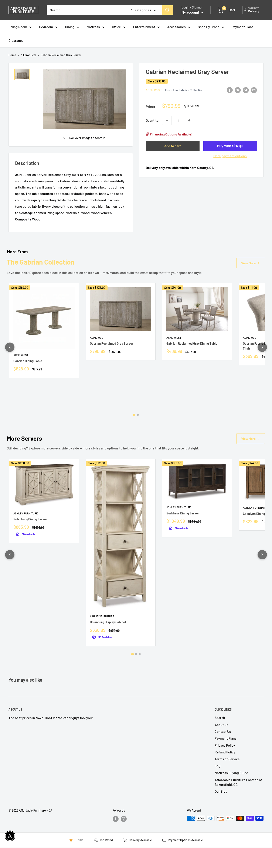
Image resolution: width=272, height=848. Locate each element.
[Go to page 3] (140, 654)
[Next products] (262, 347)
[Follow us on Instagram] (124, 819)
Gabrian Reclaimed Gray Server (111, 343)
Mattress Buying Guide (231, 773)
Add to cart (172, 146)
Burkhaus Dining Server (182, 513)
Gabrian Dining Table (27, 361)
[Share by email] (254, 89)
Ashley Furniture (25, 513)
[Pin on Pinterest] (238, 89)
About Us (221, 725)
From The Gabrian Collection (184, 90)
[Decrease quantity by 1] (166, 120)
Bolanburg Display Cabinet (108, 622)
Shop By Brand (209, 27)
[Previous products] (9, 347)
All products (28, 55)
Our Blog (221, 791)
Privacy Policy (225, 745)
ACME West (154, 90)
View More (248, 263)
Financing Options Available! (171, 134)
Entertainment (144, 27)
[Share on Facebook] (230, 89)
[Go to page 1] (134, 415)
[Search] (167, 10)
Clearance (16, 40)
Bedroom (46, 27)
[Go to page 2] (138, 415)
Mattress (93, 27)
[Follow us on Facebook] (116, 819)
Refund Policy (225, 752)
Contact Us (223, 731)
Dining (70, 27)
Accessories (176, 27)
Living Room (17, 27)
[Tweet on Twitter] (246, 89)
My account (190, 12)
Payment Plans (243, 27)
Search (220, 718)
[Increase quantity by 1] (189, 120)
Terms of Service (227, 759)
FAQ (217, 766)
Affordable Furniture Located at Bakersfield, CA (238, 782)
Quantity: (153, 120)
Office (116, 27)
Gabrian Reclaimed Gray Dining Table (191, 343)
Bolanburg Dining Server (30, 519)
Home (12, 55)
